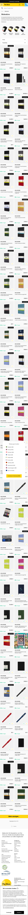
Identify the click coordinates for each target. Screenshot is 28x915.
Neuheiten (16, 849)
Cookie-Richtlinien (5, 861)
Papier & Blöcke (17, 845)
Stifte (15, 844)
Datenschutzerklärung (6, 855)
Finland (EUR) (10, 454)
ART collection (23, 34)
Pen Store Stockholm (6, 862)
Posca (15, 859)
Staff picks (16, 851)
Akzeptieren (19, 912)
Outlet (15, 848)
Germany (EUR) (11, 462)
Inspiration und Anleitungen (7, 850)
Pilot (15, 855)
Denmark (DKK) (11, 452)
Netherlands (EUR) (11, 465)
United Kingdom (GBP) (12, 467)
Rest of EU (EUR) (11, 470)
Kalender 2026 (5, 34)
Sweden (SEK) (10, 447)
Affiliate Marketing (5, 851)
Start (2, 11)
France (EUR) (10, 460)
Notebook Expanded (17, 34)
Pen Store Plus (4, 848)
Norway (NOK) (10, 449)
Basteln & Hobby (17, 843)
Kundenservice (4, 842)
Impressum (4, 859)
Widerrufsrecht (5, 858)
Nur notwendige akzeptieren (8, 907)
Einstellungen (8, 912)
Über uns (3, 846)
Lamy (15, 856)
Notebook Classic (11, 34)
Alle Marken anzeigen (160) (19, 861)
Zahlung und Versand (6, 857)
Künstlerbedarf (17, 841)
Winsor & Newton (17, 860)
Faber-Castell (17, 857)
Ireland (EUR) (10, 457)
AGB (2, 854)
